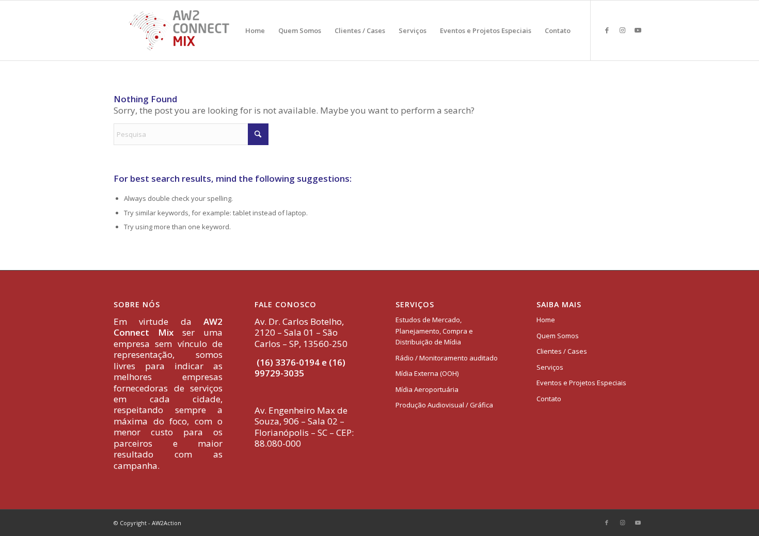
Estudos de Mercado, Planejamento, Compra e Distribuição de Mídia (434, 330)
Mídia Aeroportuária (427, 389)
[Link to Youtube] (637, 30)
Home (545, 319)
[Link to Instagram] (622, 30)
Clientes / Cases (561, 351)
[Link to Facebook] (606, 30)
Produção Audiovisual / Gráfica (444, 404)
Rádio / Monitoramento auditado (447, 357)
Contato (548, 398)
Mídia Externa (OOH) (427, 373)
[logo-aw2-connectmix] (179, 30)
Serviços (549, 367)
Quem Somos (557, 335)
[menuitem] (255, 30)
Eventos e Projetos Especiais (581, 382)
